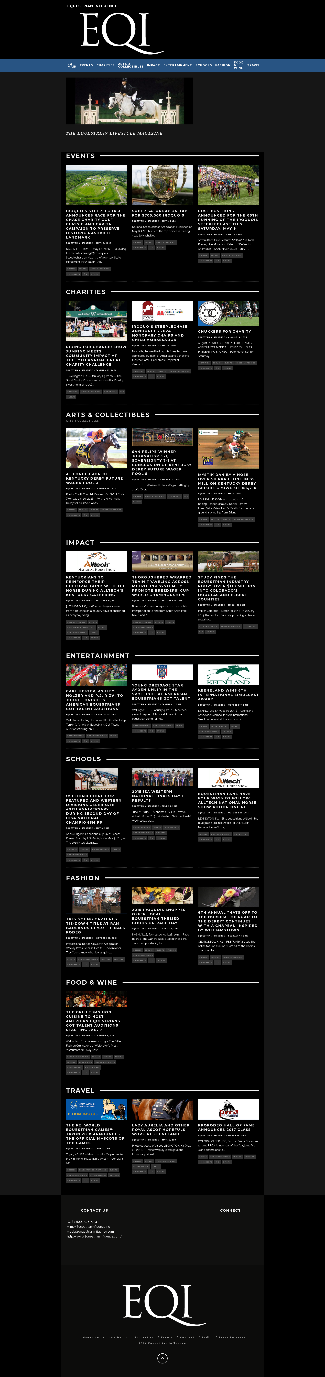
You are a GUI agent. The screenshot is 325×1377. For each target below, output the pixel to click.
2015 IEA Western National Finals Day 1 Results (158, 796)
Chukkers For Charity (224, 331)
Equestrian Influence (92, 6)
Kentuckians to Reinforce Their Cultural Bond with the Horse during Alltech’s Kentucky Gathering (96, 586)
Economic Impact (76, 622)
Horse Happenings (100, 269)
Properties (144, 1337)
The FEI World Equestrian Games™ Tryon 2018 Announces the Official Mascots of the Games (95, 1134)
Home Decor (117, 1337)
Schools (204, 65)
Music (113, 736)
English (71, 269)
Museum (237, 1157)
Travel (254, 65)
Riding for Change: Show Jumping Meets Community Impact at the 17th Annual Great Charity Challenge (96, 356)
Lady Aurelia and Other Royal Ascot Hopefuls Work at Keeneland (161, 1129)
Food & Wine (239, 65)
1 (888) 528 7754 (85, 1221)
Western (161, 833)
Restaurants (74, 1067)
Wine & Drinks (92, 1067)
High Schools (172, 828)
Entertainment (178, 65)
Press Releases (232, 1337)
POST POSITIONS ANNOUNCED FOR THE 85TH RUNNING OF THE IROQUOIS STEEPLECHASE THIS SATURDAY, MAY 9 (228, 220)
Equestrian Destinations (81, 627)
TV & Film (227, 732)
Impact (153, 65)
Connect (187, 1337)
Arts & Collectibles (131, 65)
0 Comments (73, 274)
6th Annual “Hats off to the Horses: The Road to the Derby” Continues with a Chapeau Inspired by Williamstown (228, 921)
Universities (241, 834)
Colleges (72, 850)
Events (86, 65)
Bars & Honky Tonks (77, 1057)
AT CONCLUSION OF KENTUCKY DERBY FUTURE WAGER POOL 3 (94, 478)
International (98, 1175)
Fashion (222, 65)
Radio (207, 1337)
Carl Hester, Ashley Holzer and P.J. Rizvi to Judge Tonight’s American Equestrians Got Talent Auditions (94, 700)
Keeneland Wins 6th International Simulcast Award (228, 694)
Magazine (91, 1337)
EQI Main (72, 65)
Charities (105, 65)
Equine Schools (100, 850)
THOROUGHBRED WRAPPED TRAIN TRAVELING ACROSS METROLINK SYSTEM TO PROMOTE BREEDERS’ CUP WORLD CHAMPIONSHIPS (162, 586)
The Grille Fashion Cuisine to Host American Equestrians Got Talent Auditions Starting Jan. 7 (93, 1021)
